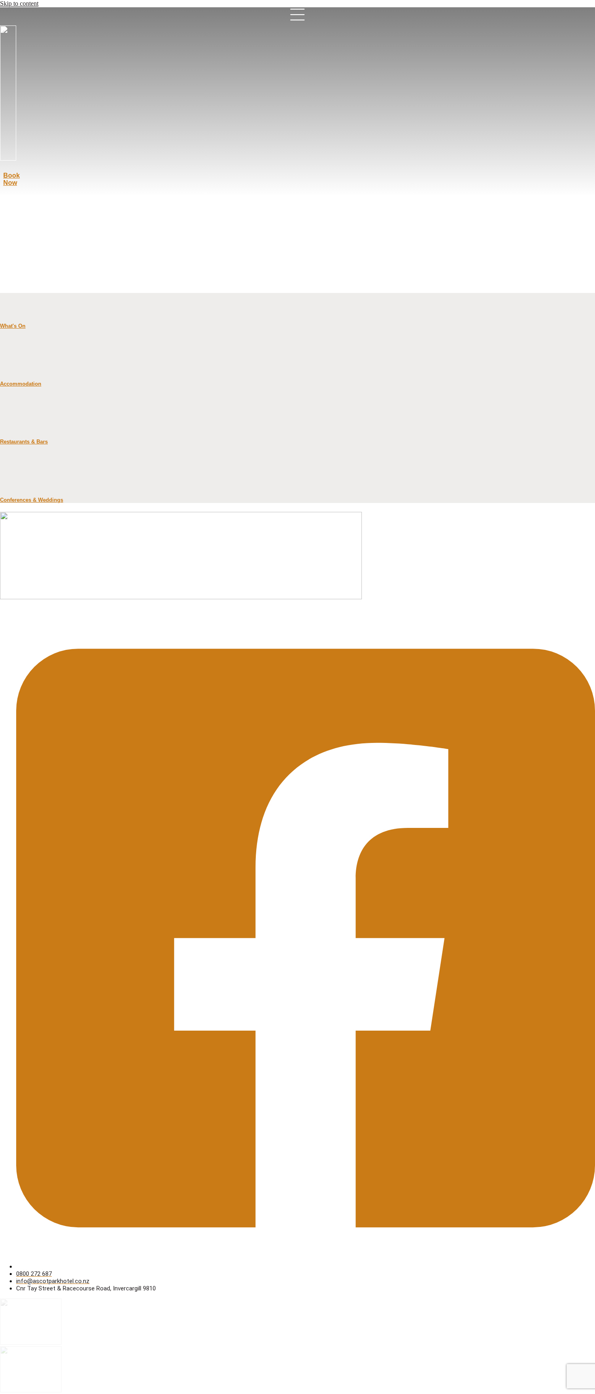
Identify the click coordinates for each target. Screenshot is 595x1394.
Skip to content (19, 3)
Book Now (11, 179)
